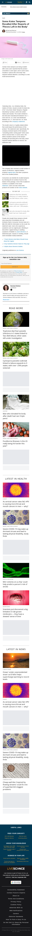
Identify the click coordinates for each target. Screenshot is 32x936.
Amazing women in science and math (23, 847)
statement (5, 185)
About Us (16, 895)
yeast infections (21, 232)
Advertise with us (16, 907)
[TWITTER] (11, 290)
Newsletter (27, 62)
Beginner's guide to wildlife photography (22, 859)
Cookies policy (16, 904)
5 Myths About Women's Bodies (13, 246)
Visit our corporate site (19, 877)
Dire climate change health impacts (18, 6)
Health (3, 18)
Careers (16, 913)
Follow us (19, 62)
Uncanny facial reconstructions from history (23, 850)
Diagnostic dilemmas (9, 838)
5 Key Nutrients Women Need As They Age (16, 244)
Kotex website (23, 187)
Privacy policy (16, 901)
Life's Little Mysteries (9, 836)
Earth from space (22, 836)
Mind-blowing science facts (23, 861)
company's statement (18, 121)
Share (6, 62)
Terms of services (18, 271)
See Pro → (20, 2)
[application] (16, 154)
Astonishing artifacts (22, 838)
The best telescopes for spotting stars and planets (9, 862)
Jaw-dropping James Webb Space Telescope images (9, 847)
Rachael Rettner (11, 30)
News (23, 32)
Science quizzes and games (9, 858)
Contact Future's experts (16, 893)
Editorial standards (16, 916)
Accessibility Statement (16, 890)
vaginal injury (12, 172)
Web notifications (16, 910)
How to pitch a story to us (16, 919)
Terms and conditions (16, 898)
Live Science (20, 250)
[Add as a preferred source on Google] (16, 882)
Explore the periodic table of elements (9, 850)
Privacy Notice (19, 272)
